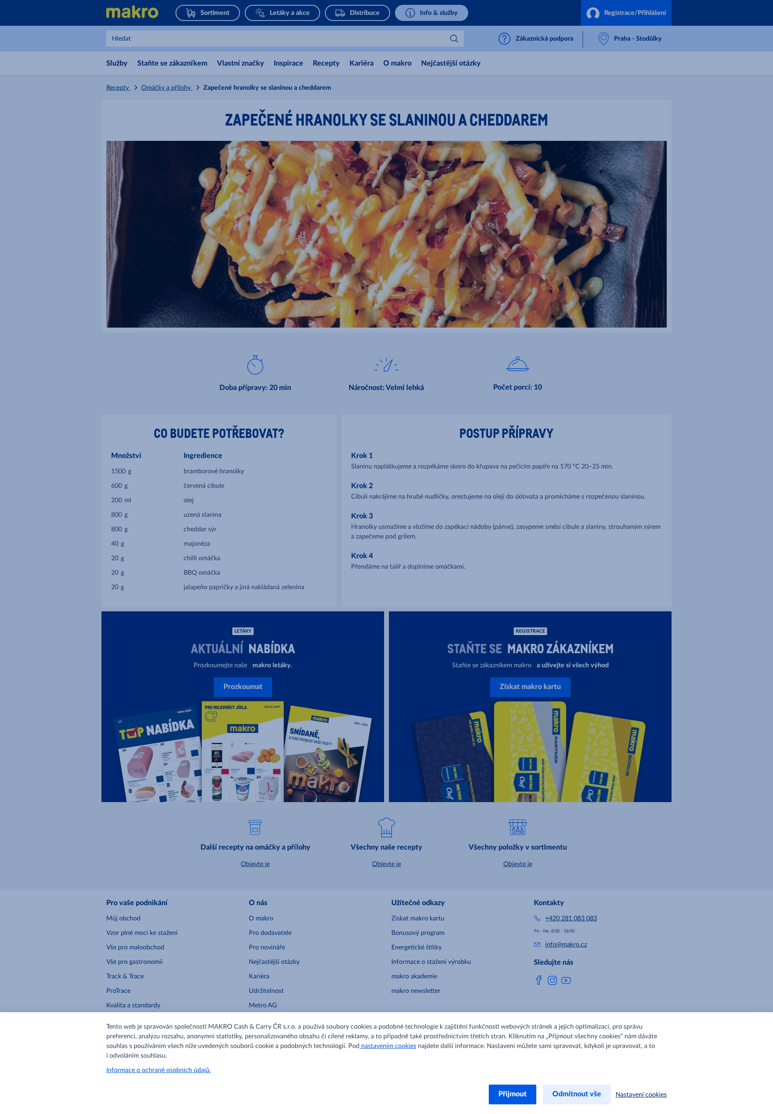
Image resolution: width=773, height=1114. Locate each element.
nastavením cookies (388, 1046)
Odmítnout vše (576, 1094)
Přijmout (512, 1094)
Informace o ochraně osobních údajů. (158, 1070)
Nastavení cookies (641, 1094)
